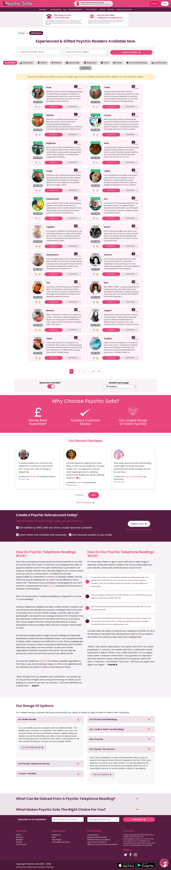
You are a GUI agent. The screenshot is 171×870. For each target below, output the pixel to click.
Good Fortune (160, 63)
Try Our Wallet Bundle (31, 747)
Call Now (52, 107)
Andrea (80, 482)
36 (99, 371)
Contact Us (56, 835)
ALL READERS (10, 63)
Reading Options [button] (76, 9)
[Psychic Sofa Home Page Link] (19, 3)
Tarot (106, 63)
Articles (102, 9)
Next (93, 495)
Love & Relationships (138, 63)
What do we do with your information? (102, 844)
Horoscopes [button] (91, 9)
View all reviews (84, 502)
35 (93, 371)
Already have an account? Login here (139, 530)
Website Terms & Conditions (98, 840)
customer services (129, 843)
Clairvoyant (27, 63)
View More (85, 68)
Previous (79, 495)
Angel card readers (123, 583)
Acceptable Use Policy (61, 842)
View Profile (72, 107)
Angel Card (91, 63)
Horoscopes (21, 844)
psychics (94, 583)
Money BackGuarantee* (38, 422)
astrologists (96, 586)
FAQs (54, 837)
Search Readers (130, 52)
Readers (19, 840)
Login (165, 3)
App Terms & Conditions (97, 842)
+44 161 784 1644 (61, 17)
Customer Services (124, 9)
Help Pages (56, 840)
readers (43, 661)
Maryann (33, 476)
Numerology (73, 63)
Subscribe (137, 819)
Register (154, 3)
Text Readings (55, 9)
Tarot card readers (107, 583)
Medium (57, 63)
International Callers (37, 867)
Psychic (43, 63)
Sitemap (50, 867)
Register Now (137, 523)
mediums (142, 580)
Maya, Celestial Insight (134, 476)
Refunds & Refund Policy (97, 837)
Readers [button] (43, 9)
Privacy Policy (92, 835)
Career (119, 63)
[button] (50, 719)
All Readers (36, 33)
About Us (19, 837)
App (65, 9)
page (142, 577)
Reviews (110, 9)
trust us (52, 585)
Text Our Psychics (101, 774)
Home (21, 33)
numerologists (138, 583)
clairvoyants (132, 580)
